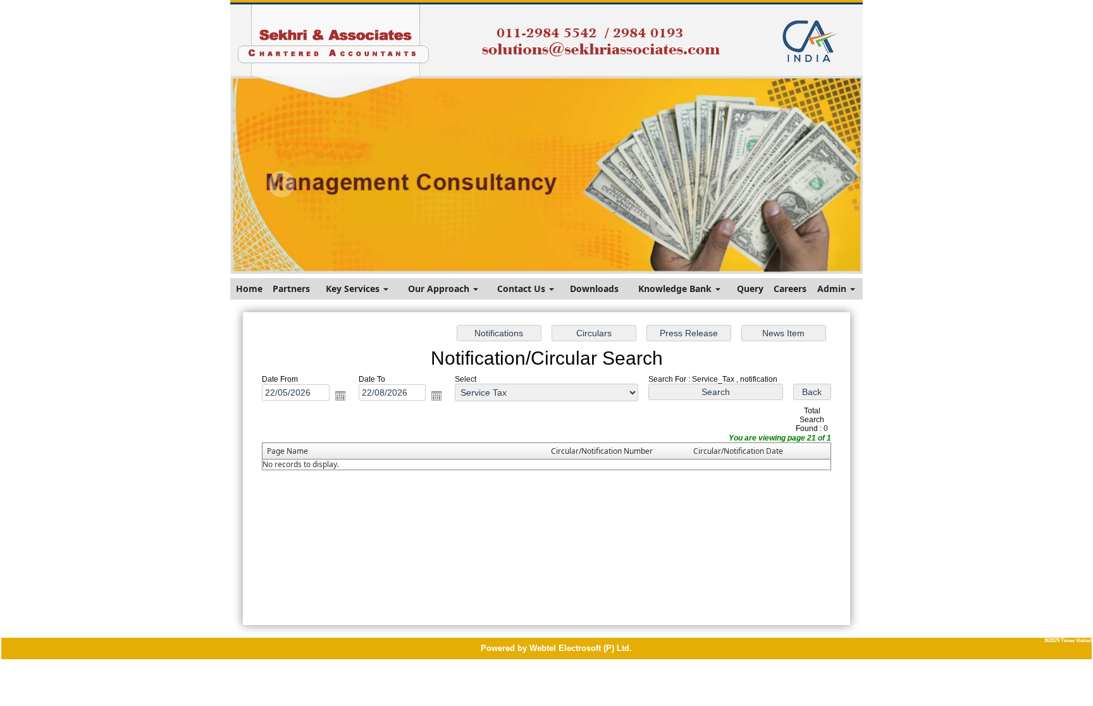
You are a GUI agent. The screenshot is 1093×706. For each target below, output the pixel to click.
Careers (790, 289)
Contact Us (522, 289)
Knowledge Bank (676, 289)
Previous (281, 184)
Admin (833, 289)
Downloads (594, 289)
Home (249, 289)
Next (804, 184)
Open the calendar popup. (340, 396)
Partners (291, 289)
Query (750, 289)
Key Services (354, 289)
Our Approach (440, 289)
